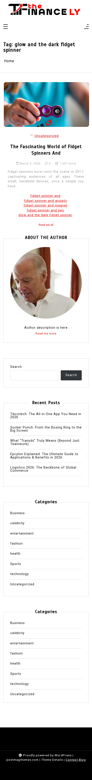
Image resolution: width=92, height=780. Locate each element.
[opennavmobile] (86, 27)
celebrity (17, 523)
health (15, 553)
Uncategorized (47, 136)
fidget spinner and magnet (45, 205)
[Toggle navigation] (5, 27)
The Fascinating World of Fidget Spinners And (46, 150)
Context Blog (76, 759)
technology (19, 574)
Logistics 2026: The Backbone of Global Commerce (43, 469)
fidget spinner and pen (45, 210)
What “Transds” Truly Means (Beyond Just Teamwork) (44, 442)
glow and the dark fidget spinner (45, 215)
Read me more (46, 333)
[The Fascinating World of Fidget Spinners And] (46, 104)
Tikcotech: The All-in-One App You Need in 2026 (45, 416)
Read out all (46, 224)
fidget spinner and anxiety (45, 201)
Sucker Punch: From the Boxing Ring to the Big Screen (46, 429)
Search (16, 367)
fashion (16, 543)
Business (17, 513)
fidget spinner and (45, 196)
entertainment (22, 533)
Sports (15, 564)
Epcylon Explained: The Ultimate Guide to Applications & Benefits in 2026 (44, 456)
